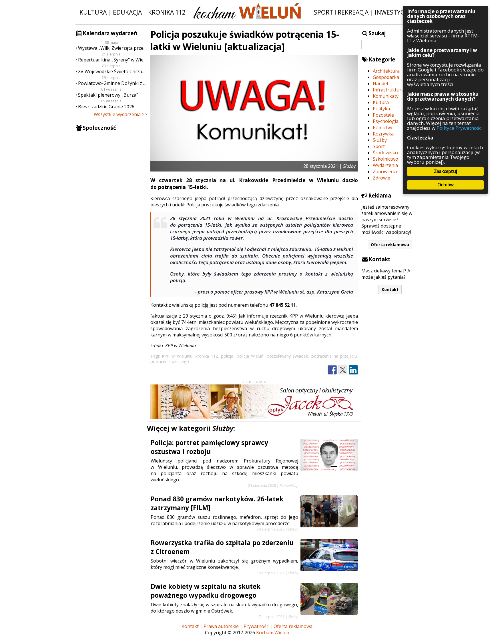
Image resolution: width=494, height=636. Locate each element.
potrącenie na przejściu (334, 356)
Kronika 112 (167, 12)
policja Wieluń (250, 356)
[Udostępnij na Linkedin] (353, 370)
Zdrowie (381, 178)
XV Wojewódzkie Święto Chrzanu (112, 71)
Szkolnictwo (385, 159)
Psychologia (386, 121)
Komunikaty (386, 96)
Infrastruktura (388, 90)
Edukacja (127, 12)
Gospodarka (386, 77)
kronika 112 (207, 356)
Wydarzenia (385, 165)
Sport (379, 146)
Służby (380, 140)
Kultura (93, 12)
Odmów (445, 185)
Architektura (386, 71)
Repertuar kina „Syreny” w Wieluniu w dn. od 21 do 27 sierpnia (112, 60)
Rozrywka (383, 134)
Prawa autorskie (221, 626)
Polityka (381, 108)
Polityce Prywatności (460, 128)
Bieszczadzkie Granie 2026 (106, 106)
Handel (380, 83)
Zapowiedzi (385, 171)
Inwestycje (392, 12)
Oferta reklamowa (390, 244)
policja (227, 356)
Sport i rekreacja (341, 12)
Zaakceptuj (445, 171)
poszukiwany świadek (287, 356)
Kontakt (390, 289)
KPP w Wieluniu (177, 356)
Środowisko (385, 152)
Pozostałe (383, 115)
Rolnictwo (383, 127)
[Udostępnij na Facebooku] (332, 370)
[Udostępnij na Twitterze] (342, 370)
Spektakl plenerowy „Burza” (108, 95)
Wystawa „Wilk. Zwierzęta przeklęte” (112, 48)
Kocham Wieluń (272, 632)
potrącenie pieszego (169, 361)
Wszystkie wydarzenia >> (120, 114)
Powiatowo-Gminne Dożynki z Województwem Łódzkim (112, 83)
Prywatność (256, 626)
